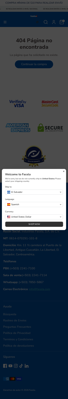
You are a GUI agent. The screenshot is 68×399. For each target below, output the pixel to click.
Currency (9, 211)
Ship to (8, 187)
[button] (34, 192)
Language (9, 199)
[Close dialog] (63, 171)
